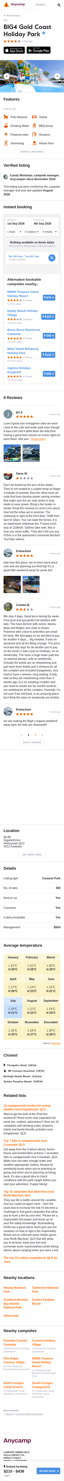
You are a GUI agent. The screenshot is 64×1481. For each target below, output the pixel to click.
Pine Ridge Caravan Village (14, 1360)
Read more (38, 439)
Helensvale (11, 1315)
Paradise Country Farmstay (15, 1342)
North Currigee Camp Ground (14, 1385)
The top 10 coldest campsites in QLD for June (30, 1259)
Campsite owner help (17, 1452)
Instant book (47, 1471)
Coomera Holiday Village (43, 1342)
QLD (6, 20)
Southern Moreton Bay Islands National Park (16, 1303)
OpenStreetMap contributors (29, 1414)
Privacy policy (12, 1458)
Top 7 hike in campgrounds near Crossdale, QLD (25, 1142)
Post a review (32, 742)
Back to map (13, 15)
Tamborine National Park (45, 1289)
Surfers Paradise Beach (43, 1301)
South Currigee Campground (42, 1385)
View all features (32, 152)
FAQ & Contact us (14, 1455)
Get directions (32, 855)
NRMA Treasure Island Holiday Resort (42, 1362)
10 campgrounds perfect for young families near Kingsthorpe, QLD (27, 1107)
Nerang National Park (14, 1289)
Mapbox (10, 1414)
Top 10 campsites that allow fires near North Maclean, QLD (29, 1193)
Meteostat (55, 1043)
